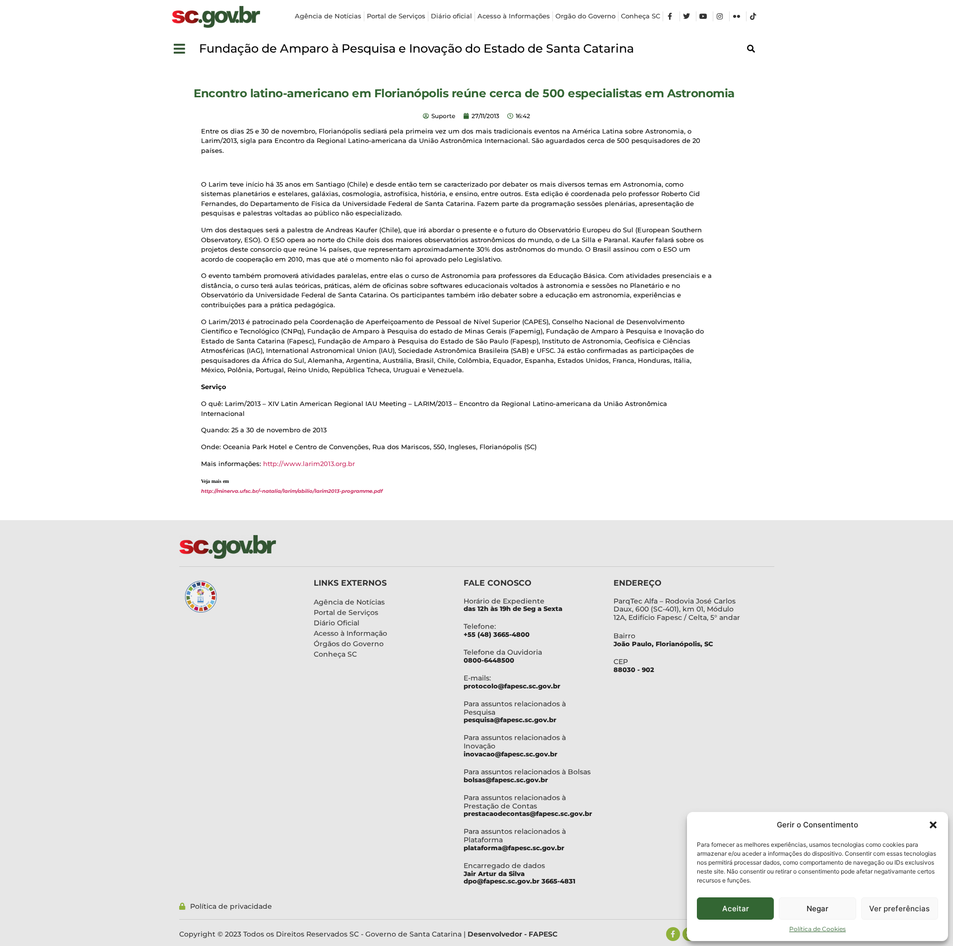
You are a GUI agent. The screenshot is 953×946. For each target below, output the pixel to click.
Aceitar (735, 908)
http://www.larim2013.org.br (309, 464)
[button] (933, 825)
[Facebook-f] (673, 934)
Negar (817, 908)
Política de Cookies (817, 929)
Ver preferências (899, 908)
